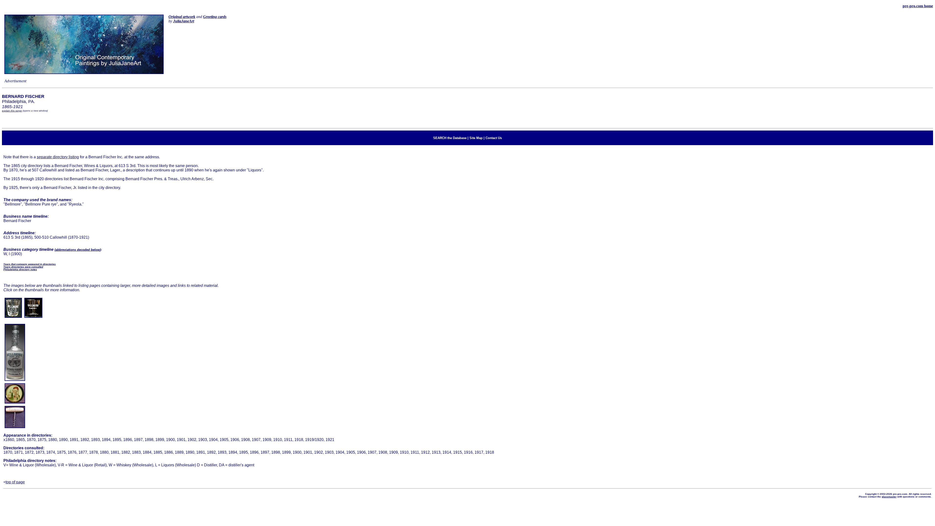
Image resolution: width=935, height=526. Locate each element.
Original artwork (181, 17)
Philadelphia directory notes (20, 269)
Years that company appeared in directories (29, 264)
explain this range (12, 110)
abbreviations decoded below (78, 250)
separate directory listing (58, 157)
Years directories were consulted (23, 266)
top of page (15, 482)
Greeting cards (214, 17)
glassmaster (889, 496)
